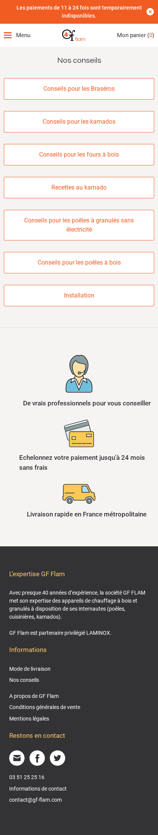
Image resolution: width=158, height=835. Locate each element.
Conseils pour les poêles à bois (79, 262)
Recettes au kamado (79, 187)
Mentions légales (29, 719)
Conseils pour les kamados (79, 121)
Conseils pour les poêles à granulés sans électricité (79, 225)
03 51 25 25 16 (26, 777)
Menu (23, 35)
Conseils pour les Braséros (79, 88)
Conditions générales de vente (44, 707)
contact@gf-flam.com (35, 800)
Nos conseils (24, 680)
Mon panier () (135, 35)
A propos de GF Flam (34, 696)
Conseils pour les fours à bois (79, 154)
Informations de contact (38, 789)
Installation (79, 295)
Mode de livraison (30, 669)
